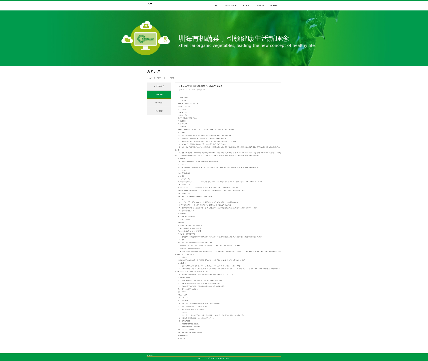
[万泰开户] (150, 3)
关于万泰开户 (230, 5)
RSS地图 (220, 358)
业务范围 (246, 5)
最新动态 (260, 5)
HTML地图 (226, 358)
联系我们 (274, 5)
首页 (217, 5)
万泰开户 (160, 78)
